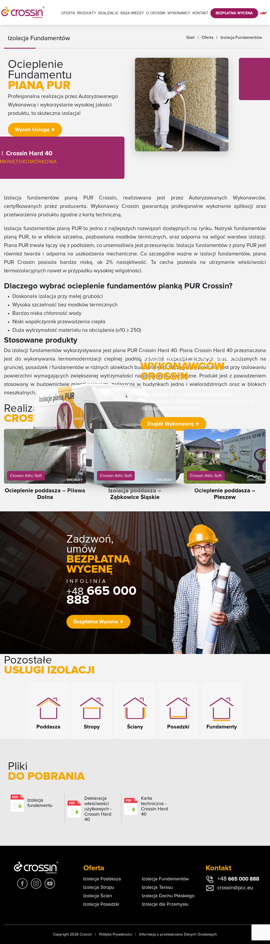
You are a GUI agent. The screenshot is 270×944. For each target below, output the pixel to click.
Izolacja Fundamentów (241, 37)
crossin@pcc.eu (235, 887)
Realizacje (108, 13)
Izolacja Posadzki (101, 904)
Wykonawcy (178, 13)
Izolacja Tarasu (157, 887)
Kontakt (200, 13)
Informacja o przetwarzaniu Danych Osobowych (178, 934)
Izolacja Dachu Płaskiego (168, 896)
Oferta (68, 13)
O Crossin (155, 13)
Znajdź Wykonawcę (170, 424)
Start (190, 37)
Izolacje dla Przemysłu (165, 904)
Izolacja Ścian (97, 896)
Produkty (86, 13)
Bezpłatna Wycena (234, 13)
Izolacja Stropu (98, 887)
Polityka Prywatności (115, 934)
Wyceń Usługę (32, 129)
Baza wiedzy (132, 13)
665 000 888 (101, 595)
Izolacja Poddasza (102, 879)
